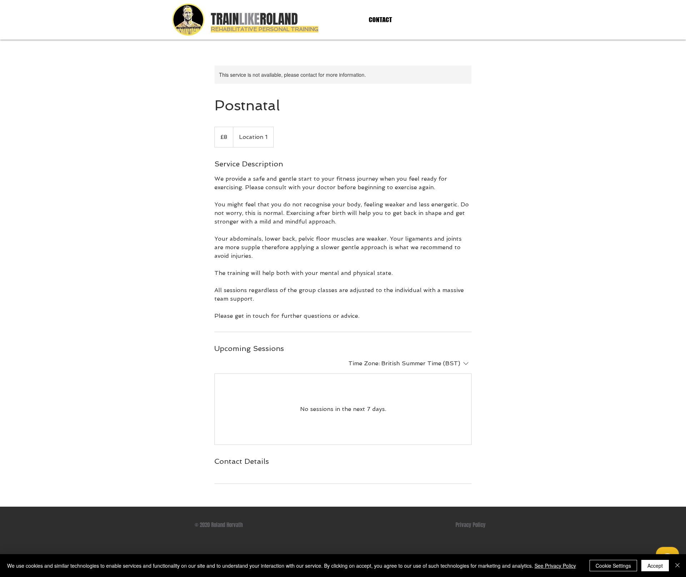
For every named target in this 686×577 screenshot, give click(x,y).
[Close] (677, 565)
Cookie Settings (613, 565)
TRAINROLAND (254, 19)
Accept (655, 565)
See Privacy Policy (555, 565)
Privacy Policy (471, 525)
